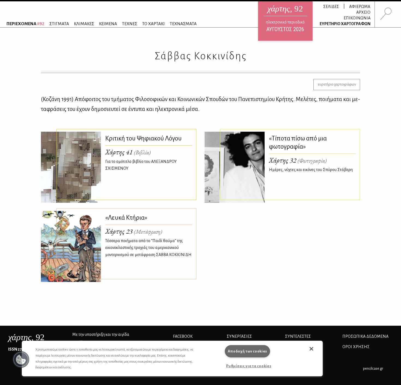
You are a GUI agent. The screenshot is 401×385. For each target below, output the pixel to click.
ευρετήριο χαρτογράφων (337, 84)
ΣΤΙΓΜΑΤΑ (59, 23)
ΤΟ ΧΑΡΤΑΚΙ (153, 23)
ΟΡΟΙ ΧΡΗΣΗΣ (356, 347)
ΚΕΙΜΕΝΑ (108, 23)
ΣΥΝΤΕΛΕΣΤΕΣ (298, 336)
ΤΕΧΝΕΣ (129, 23)
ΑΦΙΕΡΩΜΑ (359, 6)
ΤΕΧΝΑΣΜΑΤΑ (183, 23)
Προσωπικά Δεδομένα (365, 336)
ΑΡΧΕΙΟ (363, 12)
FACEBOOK (183, 336)
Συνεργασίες (239, 336)
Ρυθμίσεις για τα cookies (248, 366)
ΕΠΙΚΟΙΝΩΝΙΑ (357, 18)
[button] (21, 359)
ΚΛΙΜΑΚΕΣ (84, 23)
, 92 (26, 337)
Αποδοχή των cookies (247, 351)
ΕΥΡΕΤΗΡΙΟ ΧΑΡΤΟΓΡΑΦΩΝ (345, 24)
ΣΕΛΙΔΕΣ (331, 6)
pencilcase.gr (373, 368)
